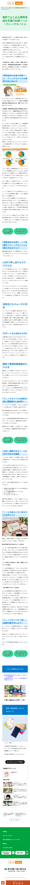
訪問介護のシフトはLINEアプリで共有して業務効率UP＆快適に (20, 797)
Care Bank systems (7, 847)
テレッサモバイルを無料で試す (7, 231)
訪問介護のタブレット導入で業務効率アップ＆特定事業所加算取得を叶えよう (20, 804)
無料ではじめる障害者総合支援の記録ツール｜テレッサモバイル (20, 791)
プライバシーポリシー (8, 835)
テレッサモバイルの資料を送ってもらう (21, 231)
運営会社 (5, 843)
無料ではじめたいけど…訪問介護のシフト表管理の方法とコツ (20, 784)
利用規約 (5, 831)
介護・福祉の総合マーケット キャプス (11, 839)
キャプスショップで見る (15, 762)
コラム (11, 786)
